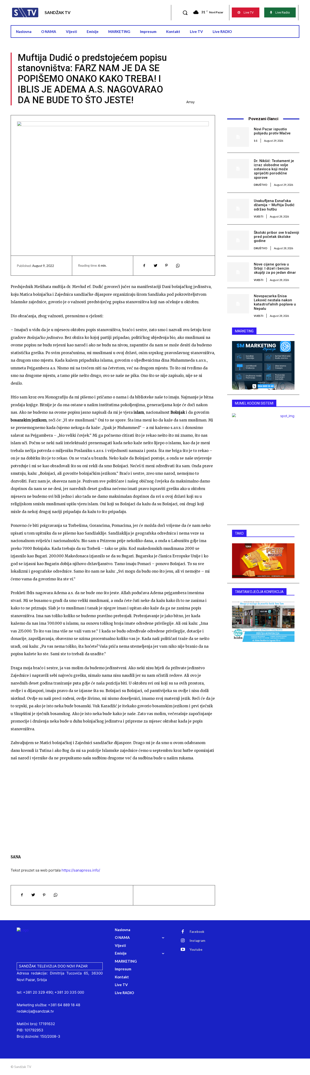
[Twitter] (155, 265)
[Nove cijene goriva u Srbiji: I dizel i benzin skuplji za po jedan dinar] (238, 272)
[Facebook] (144, 265)
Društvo (260, 184)
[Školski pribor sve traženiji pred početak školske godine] (238, 240)
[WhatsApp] (177, 265)
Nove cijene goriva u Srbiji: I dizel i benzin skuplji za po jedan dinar (275, 268)
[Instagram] (182, 940)
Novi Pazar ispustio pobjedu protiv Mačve (272, 131)
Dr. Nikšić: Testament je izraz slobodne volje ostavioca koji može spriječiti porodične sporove (274, 169)
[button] (185, 12)
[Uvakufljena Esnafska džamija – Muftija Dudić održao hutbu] (238, 208)
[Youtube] (182, 949)
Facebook (197, 932)
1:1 (255, 140)
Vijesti (258, 216)
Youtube (196, 949)
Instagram (197, 941)
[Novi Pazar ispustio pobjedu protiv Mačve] (238, 137)
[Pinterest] (166, 265)
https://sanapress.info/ (81, 870)
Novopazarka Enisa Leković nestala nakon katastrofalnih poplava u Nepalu (275, 302)
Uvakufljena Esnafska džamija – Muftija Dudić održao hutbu (274, 205)
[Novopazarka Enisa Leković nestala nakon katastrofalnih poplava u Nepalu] (238, 303)
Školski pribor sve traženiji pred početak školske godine (276, 236)
